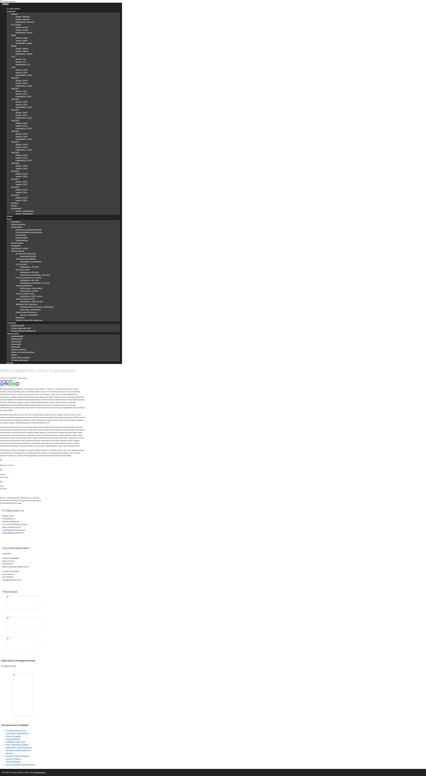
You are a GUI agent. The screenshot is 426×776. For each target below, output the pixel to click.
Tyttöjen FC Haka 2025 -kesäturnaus (29, 320)
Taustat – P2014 (21, 147)
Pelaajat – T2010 (22, 70)
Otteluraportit (13, 497)
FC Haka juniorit (13, 8)
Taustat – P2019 (21, 200)
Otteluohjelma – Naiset (24, 43)
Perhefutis (14, 203)
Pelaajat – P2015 (22, 155)
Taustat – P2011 (21, 94)
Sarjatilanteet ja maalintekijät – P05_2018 (35, 275)
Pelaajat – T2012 (22, 102)
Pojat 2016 (15, 171)
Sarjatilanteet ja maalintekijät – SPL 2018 (34, 283)
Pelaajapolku (15, 245)
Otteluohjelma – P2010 (24, 86)
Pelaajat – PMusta (22, 48)
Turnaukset (11, 323)
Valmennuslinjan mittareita (20, 357)
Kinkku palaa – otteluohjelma (30, 309)
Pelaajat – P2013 (22, 123)
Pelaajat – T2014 (22, 134)
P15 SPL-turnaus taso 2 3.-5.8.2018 (29, 277)
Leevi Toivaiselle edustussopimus (20, 764)
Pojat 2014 (15, 142)
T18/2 (13, 67)
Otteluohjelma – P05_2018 (29, 272)
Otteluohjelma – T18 (23, 64)
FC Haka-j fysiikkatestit (19, 360)
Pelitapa (14, 355)
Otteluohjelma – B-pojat (24, 32)
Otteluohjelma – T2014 (24, 139)
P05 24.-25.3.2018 (22, 269)
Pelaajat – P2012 (22, 112)
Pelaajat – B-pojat (22, 27)
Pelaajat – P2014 (22, 144)
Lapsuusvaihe (16, 341)
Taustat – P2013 (21, 126)
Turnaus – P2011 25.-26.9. (25, 293)
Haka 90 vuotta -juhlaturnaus (26, 312)
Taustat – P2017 (21, 184)
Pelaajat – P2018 (22, 190)
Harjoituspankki (16, 339)
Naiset (13, 35)
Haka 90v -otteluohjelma (29, 315)
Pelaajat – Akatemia (23, 16)
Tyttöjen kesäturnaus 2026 (21, 328)
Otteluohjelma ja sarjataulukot (30, 261)
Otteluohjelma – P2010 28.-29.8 (31, 301)
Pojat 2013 (15, 120)
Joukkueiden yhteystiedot (13, 530)
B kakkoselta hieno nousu (10, 503)
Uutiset (10, 216)
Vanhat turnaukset (17, 251)
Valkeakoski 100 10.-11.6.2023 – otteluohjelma (36, 307)
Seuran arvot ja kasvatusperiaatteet (28, 229)
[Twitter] (10, 384)
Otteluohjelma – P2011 (24, 96)
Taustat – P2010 (21, 83)
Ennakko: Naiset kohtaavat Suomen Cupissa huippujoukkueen (17, 759)
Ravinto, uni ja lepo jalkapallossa (22, 352)
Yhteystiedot (15, 221)
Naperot (14, 206)
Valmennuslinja (13, 333)
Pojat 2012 (15, 110)
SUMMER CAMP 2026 (15, 742)
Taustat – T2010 (21, 72)
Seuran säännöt (16, 227)
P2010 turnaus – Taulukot (29, 291)
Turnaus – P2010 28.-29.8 (25, 299)
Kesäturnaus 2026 (17, 325)
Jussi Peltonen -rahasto (19, 248)
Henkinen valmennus (18, 349)
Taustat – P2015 (21, 158)
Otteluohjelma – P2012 (24, 118)
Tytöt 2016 (15, 163)
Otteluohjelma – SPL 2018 (29, 280)
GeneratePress (39, 772)
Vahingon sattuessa (18, 224)
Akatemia (14, 14)
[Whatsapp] (14, 384)
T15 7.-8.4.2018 (21, 264)
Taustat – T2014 (21, 136)
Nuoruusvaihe (16, 344)
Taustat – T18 (20, 62)
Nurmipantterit (16, 208)
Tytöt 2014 (15, 131)
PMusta (14, 46)
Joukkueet (11, 11)
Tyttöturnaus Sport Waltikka (26, 259)
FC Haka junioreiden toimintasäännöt (29, 232)
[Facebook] (2, 384)
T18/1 (13, 56)
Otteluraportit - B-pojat (29, 497)
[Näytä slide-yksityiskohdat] (23, 608)
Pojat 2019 (15, 195)
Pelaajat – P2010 (22, 80)
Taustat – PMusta (22, 51)
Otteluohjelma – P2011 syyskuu (31, 296)
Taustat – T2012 (21, 104)
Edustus (10, 363)
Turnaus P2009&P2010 (24, 285)
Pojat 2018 (15, 187)
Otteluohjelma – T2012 (24, 107)
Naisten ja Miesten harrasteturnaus (23, 331)
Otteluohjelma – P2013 (24, 128)
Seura (9, 219)
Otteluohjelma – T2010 (24, 75)
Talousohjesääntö (22, 237)
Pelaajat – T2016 (22, 166)
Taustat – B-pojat (22, 30)
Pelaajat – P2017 (22, 182)
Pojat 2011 (15, 88)
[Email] (17, 384)
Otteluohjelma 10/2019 (28, 256)
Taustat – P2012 (21, 115)
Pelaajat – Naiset (22, 38)
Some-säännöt (21, 235)
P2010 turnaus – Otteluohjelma (31, 288)
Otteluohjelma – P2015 (24, 160)
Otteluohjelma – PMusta (24, 54)
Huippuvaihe (15, 347)
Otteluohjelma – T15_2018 (29, 267)
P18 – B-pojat (16, 24)
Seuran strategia (17, 243)
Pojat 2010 (15, 78)
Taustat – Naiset (21, 40)
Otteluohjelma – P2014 (24, 150)
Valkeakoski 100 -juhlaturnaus (26, 304)
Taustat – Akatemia (22, 19)
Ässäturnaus (20, 317)
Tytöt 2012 (15, 99)
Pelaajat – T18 (21, 59)
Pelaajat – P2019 (22, 198)
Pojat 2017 (15, 179)
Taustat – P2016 (21, 176)
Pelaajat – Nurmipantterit (25, 211)
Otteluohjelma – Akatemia (25, 22)
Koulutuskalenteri (17, 336)
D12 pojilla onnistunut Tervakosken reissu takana (20, 500)
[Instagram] (6, 384)
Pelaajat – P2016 (22, 174)
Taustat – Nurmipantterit (24, 214)
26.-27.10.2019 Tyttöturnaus (26, 253)
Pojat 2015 (15, 152)
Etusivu (3, 497)
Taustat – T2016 (21, 168)
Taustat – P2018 (21, 192)
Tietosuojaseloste (22, 240)
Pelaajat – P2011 (21, 91)
